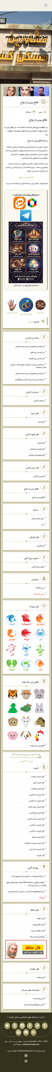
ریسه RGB (40, 588)
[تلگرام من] (37, 1026)
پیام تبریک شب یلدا (37, 936)
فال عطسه (40, 977)
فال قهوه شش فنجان (36, 455)
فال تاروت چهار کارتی (36, 807)
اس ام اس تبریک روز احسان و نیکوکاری (29, 379)
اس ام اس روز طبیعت (36, 358)
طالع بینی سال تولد (37, 745)
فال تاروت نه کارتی (37, 825)
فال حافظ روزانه (38, 924)
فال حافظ (41, 918)
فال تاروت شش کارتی (36, 819)
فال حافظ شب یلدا (37, 930)
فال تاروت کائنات (37, 788)
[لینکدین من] (18, 1032)
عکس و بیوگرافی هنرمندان (34, 1004)
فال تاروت (40, 855)
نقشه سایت (11, 1051)
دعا (43, 524)
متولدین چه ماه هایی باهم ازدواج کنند (27, 39)
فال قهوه (41, 443)
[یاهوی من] (45, 1026)
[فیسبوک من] (30, 1026)
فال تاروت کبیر (38, 782)
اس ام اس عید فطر (37, 352)
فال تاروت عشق (38, 837)
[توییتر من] (7, 1026)
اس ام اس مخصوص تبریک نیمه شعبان (29, 346)
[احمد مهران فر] (41, 92)
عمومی (30, 322)
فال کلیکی (40, 545)
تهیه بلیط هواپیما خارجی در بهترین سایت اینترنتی (26, 891)
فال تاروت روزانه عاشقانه (34, 843)
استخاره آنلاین (39, 400)
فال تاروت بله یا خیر (36, 849)
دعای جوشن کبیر (37, 518)
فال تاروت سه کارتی (36, 801)
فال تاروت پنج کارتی (36, 813)
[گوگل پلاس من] (33, 1032)
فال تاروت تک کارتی (36, 794)
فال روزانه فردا (38, 998)
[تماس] (15, 1026)
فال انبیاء (41, 422)
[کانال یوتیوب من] (26, 1032)
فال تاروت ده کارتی (37, 831)
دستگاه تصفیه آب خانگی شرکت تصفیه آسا (28, 876)
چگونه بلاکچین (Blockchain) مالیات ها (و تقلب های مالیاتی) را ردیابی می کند (26, 883)
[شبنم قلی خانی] (11, 92)
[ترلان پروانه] (26, 92)
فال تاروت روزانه (37, 776)
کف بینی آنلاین (39, 476)
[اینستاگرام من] (22, 1026)
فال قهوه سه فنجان (37, 449)
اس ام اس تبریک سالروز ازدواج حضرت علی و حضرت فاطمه (29, 365)
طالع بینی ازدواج (29, 102)
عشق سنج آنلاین (38, 567)
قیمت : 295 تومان (26, 757)
